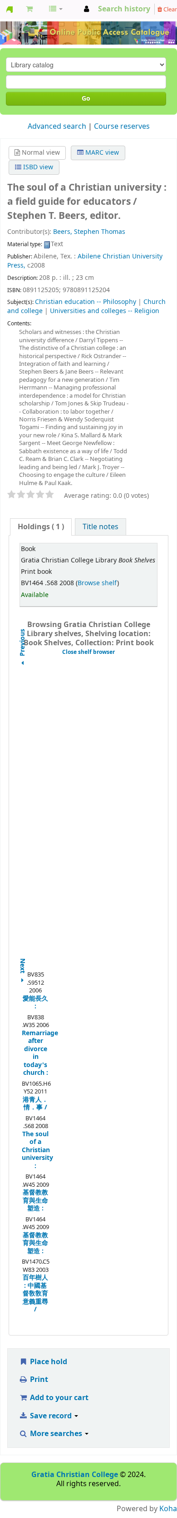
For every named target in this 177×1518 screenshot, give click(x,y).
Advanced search (57, 126)
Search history (124, 9)
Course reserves (122, 126)
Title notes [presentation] (100, 526)
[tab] (41, 527)
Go (86, 98)
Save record (51, 1416)
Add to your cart (58, 1397)
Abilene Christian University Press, (84, 261)
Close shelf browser (88, 652)
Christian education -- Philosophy (85, 302)
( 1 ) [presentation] (41, 526)
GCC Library (9, 9)
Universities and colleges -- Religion (104, 311)
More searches (56, 1433)
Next (22, 961)
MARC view (101, 152)
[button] (29, 9)
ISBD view (37, 167)
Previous (22, 665)
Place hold (47, 1361)
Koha (168, 1508)
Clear (169, 9)
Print (38, 1379)
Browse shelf (97, 583)
